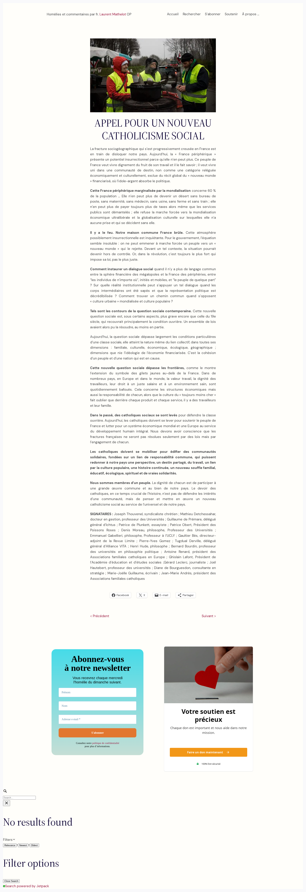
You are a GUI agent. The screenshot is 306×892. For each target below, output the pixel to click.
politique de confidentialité (105, 743)
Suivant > (209, 616)
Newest (23, 845)
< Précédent (99, 616)
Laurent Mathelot (113, 14)
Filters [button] (13, 839)
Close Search (11, 881)
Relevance (9, 845)
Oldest (34, 845)
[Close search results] (6, 803)
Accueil (172, 14)
